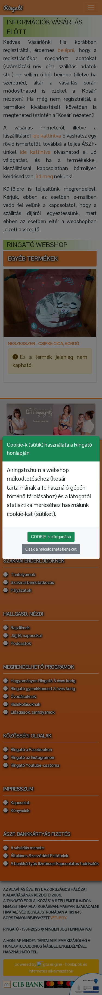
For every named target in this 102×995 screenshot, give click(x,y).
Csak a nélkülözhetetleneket (51, 549)
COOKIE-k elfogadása (51, 536)
